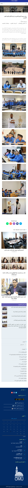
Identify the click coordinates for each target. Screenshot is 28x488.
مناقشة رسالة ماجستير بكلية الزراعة (19, 311)
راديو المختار (24, 368)
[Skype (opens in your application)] (12, 0)
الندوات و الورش (24, 363)
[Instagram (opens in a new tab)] (14, 0)
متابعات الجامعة (24, 371)
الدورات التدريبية (24, 356)
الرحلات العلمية (13, 23)
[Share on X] (20, 223)
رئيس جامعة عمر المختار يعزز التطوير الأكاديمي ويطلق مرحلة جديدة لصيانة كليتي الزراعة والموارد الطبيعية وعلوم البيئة (17, 326)
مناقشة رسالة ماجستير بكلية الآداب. (19, 320)
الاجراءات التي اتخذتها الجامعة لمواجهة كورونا (19, 354)
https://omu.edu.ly (19, 458)
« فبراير (24, 436)
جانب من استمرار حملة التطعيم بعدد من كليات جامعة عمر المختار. (14, 273)
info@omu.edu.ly (19, 454)
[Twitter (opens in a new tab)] (16, 0)
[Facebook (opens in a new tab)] (15, 0)
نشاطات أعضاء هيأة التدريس (21, 375)
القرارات (25, 361)
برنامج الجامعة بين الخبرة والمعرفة (21, 366)
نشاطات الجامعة (5, 23)
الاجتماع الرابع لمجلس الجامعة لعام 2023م (18, 307)
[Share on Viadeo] (10, 223)
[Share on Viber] (14, 223)
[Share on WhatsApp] (7, 223)
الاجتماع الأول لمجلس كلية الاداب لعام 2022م (14, 250)
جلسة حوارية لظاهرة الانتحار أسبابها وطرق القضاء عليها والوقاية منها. (14, 297)
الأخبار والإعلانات (21, 23)
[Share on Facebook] (17, 223)
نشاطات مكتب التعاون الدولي (21, 380)
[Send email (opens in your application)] (11, 0)
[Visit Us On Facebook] (14, 392)
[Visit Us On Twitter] (16, 392)
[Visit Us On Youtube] (12, 392)
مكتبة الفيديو (24, 373)
